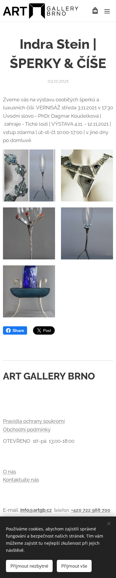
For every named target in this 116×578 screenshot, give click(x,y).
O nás (9, 472)
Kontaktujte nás (21, 480)
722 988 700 (96, 510)
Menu (107, 11)
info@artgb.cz (36, 510)
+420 (77, 510)
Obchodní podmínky (27, 429)
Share (18, 330)
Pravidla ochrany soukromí (34, 421)
